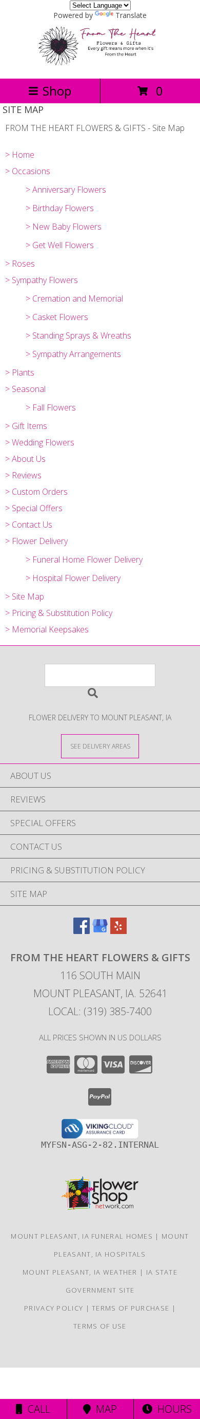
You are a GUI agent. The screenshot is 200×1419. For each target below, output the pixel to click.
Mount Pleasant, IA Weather (80, 1272)
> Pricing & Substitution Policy (58, 613)
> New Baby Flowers (64, 226)
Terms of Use (100, 1326)
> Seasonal (25, 389)
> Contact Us (28, 524)
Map (104, 1409)
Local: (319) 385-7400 (100, 1011)
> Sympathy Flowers (41, 280)
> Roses (20, 263)
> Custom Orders (36, 491)
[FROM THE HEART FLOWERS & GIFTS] (100, 63)
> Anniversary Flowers (66, 189)
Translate (131, 15)
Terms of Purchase (130, 1308)
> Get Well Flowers (60, 245)
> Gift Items (26, 426)
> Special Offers (34, 508)
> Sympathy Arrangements (73, 354)
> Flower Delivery (36, 541)
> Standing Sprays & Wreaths (78, 335)
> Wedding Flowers (39, 442)
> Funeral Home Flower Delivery (84, 559)
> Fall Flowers (51, 407)
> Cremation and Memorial (74, 298)
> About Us (25, 458)
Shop (57, 90)
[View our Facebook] (81, 931)
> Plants (19, 372)
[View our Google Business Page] (100, 931)
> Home (19, 154)
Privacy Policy (53, 1308)
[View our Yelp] (118, 931)
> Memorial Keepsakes (47, 629)
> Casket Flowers (57, 317)
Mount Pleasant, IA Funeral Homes (82, 1236)
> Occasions (27, 171)
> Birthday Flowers (60, 208)
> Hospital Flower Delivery (73, 578)
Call (36, 1409)
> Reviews (23, 475)
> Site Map (24, 596)
